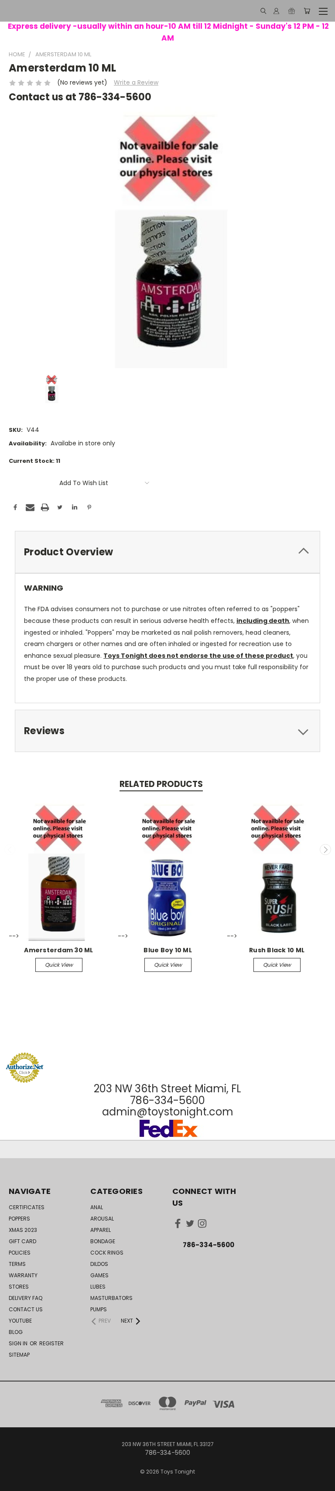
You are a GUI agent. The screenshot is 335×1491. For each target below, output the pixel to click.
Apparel (100, 1230)
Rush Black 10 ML (276, 950)
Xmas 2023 (23, 1230)
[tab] (167, 552)
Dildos (99, 1264)
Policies (20, 1252)
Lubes (98, 1286)
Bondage (102, 1241)
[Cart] (306, 11)
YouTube (20, 1320)
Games (99, 1275)
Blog (16, 1332)
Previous (10, 849)
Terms (17, 1264)
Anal (96, 1207)
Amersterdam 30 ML (58, 950)
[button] (167, 1036)
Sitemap (19, 1354)
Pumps (98, 1309)
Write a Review (136, 82)
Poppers (19, 1218)
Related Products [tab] (161, 784)
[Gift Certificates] (291, 11)
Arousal (102, 1218)
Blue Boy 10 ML (168, 950)
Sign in (19, 1343)
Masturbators (111, 1298)
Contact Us (26, 1309)
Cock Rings (106, 1252)
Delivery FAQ (25, 1298)
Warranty (23, 1275)
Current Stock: (34, 461)
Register (51, 1343)
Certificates (26, 1207)
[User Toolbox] (276, 11)
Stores (19, 1286)
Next (325, 849)
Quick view (59, 964)
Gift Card (22, 1241)
